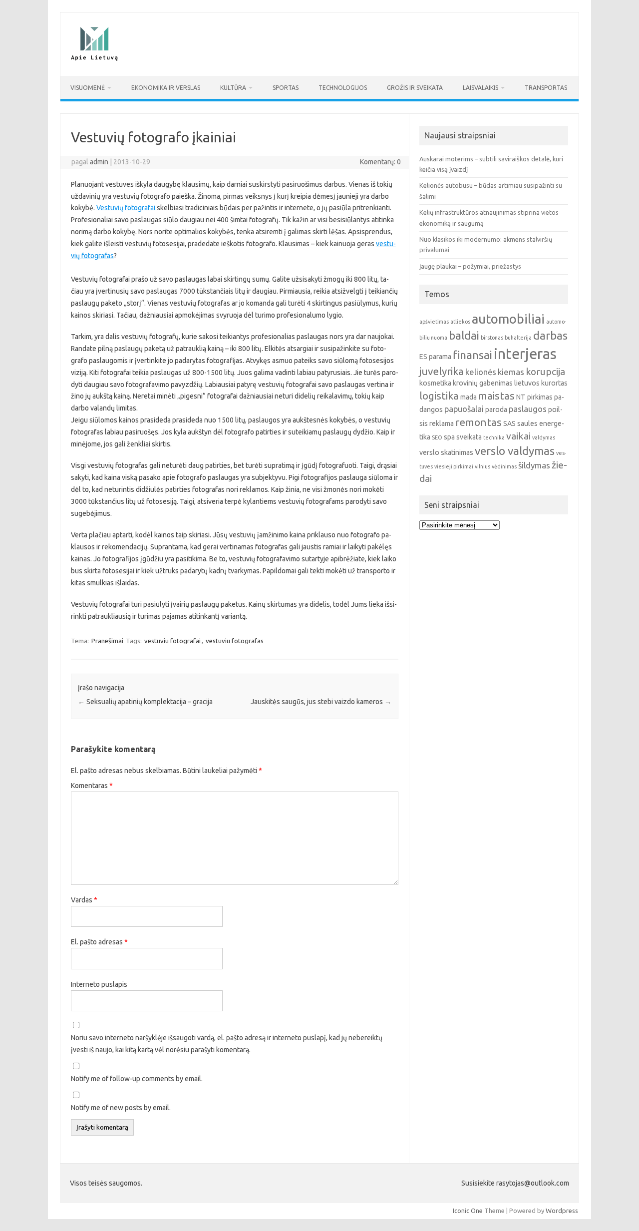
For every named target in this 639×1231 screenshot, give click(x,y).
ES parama (435, 357)
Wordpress (562, 1210)
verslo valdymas (515, 450)
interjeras (525, 354)
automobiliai (508, 319)
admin (99, 162)
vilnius (482, 466)
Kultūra (233, 87)
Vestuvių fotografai (125, 208)
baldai (464, 335)
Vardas (84, 900)
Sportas (286, 87)
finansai (472, 355)
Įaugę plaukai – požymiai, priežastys (470, 266)
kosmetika (435, 383)
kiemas (511, 372)
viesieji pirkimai (453, 466)
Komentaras (92, 786)
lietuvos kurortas (541, 383)
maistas (496, 396)
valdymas (543, 437)
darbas (550, 335)
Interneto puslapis (99, 984)
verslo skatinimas (446, 452)
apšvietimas (434, 322)
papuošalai (464, 408)
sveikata (469, 437)
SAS (509, 423)
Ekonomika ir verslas (165, 87)
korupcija (545, 371)
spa (449, 437)
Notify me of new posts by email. (121, 1108)
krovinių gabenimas (483, 383)
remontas (478, 422)
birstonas (492, 338)
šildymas (534, 465)
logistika (439, 396)
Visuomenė (87, 87)
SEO (437, 437)
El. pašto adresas (99, 942)
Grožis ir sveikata (415, 87)
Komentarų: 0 (380, 162)
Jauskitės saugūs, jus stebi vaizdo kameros (321, 702)
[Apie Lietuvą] (94, 59)
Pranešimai (107, 640)
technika (494, 437)
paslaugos (528, 408)
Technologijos (343, 87)
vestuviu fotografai (172, 640)
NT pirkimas (534, 397)
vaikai (518, 435)
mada (468, 397)
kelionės (480, 372)
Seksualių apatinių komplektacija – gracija (145, 702)
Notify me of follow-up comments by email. (137, 1079)
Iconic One (468, 1210)
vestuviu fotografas (235, 640)
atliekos (460, 322)
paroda (496, 409)
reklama (441, 423)
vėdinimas (504, 466)
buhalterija (518, 338)
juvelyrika (441, 371)
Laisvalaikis (480, 87)
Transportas (546, 87)
